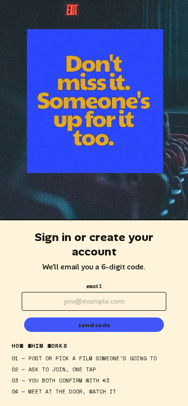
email (94, 286)
